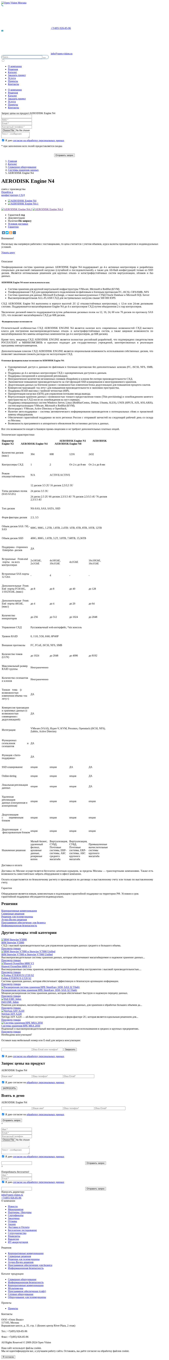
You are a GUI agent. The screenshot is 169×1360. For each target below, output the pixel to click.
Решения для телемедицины (24, 1259)
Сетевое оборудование (20, 1294)
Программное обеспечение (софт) (27, 1291)
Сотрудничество (17, 1233)
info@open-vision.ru (61, 53)
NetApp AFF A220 (11, 1013)
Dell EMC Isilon (10, 1002)
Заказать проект (17, 75)
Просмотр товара (11, 948)
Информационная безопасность (26, 1268)
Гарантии (13, 226)
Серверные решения (19, 1256)
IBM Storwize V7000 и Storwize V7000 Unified (27, 954)
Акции (12, 1224)
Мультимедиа (15, 1288)
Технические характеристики (17, 434)
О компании (15, 66)
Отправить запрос (64, 155)
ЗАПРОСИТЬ (9, 1088)
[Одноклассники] (10, 232)
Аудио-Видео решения (20, 1262)
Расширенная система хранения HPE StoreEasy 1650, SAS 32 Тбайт (39, 990)
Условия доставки (18, 223)
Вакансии (13, 1239)
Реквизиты (14, 1236)
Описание (7, 261)
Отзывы (12, 1221)
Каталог (12, 72)
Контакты (13, 84)
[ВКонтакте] (3, 232)
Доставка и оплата (11, 865)
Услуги (12, 78)
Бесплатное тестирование (22, 1230)
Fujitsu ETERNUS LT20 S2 (16, 978)
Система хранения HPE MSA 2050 (20, 1025)
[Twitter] (7, 232)
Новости (13, 1206)
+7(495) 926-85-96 (61, 28)
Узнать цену (8, 252)
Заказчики (13, 1218)
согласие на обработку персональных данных (38, 140)
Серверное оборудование (22, 167)
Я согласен (8, 1357)
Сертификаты (15, 1215)
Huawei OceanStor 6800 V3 (16, 966)
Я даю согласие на (34, 1082)
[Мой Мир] (14, 232)
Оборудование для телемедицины (27, 1297)
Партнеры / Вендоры (20, 1212)
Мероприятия (15, 1209)
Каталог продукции (12, 1273)
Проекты (13, 81)
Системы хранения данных (23, 170)
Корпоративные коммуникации (26, 1253)
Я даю (34, 140)
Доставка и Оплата (18, 1227)
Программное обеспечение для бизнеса (30, 1265)
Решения (13, 69)
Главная (12, 161)
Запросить (70, 1049)
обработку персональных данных (45, 1082)
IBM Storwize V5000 (12, 942)
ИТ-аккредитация (18, 1242)
